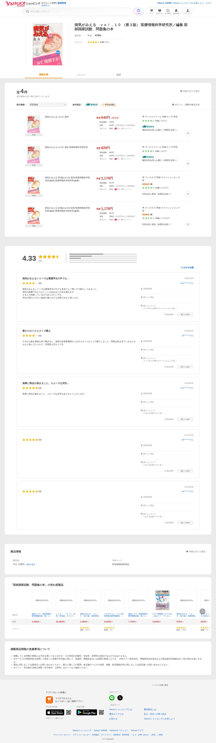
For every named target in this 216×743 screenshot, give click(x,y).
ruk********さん (188, 491)
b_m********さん (187, 388)
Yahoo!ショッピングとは (120, 709)
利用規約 (95, 735)
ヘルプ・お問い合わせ (140, 735)
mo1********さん (187, 283)
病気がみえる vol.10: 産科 (57, 117)
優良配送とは (150, 709)
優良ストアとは (116, 714)
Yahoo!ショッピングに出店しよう (188, 3)
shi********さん (188, 440)
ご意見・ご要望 (156, 735)
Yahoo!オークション (119, 730)
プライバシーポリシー (62, 735)
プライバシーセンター (81, 735)
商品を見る (30, 564)
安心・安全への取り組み (155, 714)
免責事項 (116, 735)
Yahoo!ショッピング (81, 730)
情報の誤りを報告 (197, 551)
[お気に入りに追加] (188, 133)
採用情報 (125, 735)
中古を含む (110, 104)
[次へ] (202, 611)
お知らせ (113, 718)
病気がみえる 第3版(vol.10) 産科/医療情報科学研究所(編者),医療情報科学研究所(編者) (67, 179)
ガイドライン (106, 735)
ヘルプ (208, 3)
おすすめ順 (188, 267)
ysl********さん (188, 336)
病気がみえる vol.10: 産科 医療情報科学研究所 (66, 147)
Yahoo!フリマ (137, 730)
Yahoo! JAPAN (164, 3)
